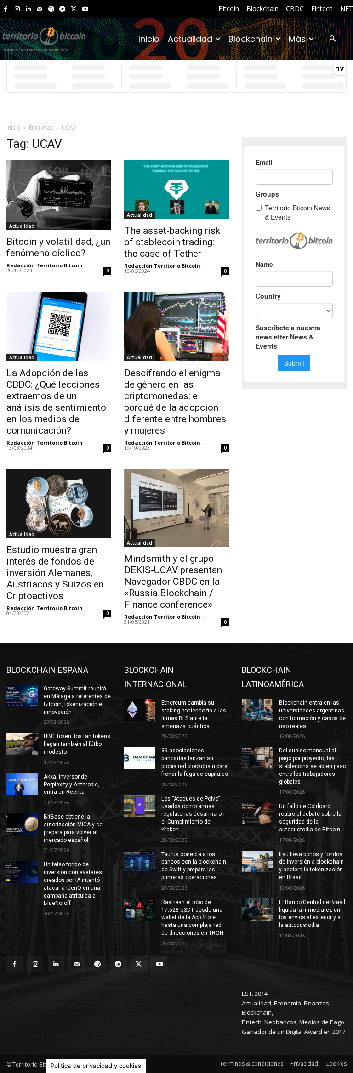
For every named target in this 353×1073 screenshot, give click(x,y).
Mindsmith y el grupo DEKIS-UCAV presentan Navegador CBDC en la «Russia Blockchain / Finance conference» (173, 581)
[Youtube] (85, 9)
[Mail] (40, 9)
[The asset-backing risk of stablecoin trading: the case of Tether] (176, 189)
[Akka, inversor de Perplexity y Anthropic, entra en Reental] (22, 784)
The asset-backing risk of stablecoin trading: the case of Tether (172, 242)
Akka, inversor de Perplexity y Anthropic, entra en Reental (71, 785)
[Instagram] (17, 9)
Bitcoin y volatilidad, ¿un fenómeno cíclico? (58, 247)
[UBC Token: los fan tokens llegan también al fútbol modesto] (22, 744)
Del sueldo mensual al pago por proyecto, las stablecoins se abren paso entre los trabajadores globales (312, 766)
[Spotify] (51, 9)
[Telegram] (62, 9)
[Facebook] (5, 9)
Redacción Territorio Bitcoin (44, 265)
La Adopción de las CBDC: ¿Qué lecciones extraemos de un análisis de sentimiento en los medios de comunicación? (56, 401)
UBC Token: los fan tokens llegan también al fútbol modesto (77, 744)
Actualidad (21, 226)
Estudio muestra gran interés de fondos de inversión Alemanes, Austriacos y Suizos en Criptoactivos (55, 572)
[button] (332, 39)
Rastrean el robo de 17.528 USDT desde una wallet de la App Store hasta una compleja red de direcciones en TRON (192, 917)
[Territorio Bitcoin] (44, 39)
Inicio (13, 127)
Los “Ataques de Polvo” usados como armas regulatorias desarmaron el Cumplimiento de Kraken (193, 814)
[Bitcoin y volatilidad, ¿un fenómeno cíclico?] (58, 195)
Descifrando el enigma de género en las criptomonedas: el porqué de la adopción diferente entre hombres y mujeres (175, 401)
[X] (74, 9)
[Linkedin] (28, 9)
